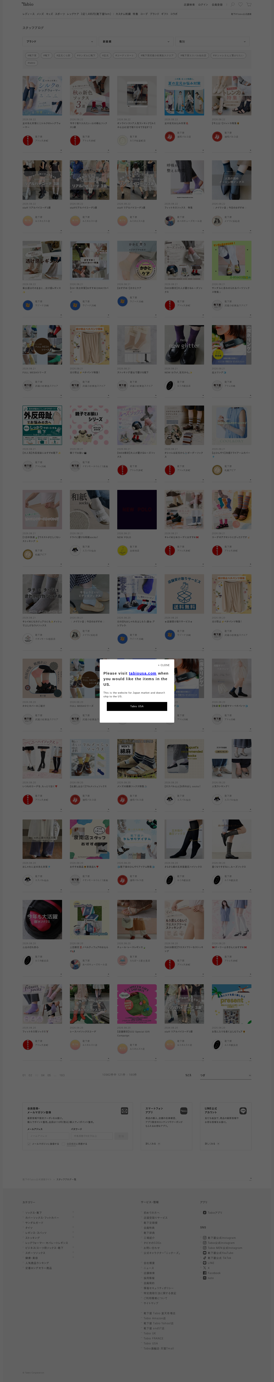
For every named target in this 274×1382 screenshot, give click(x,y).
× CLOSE (164, 665)
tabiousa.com (143, 673)
